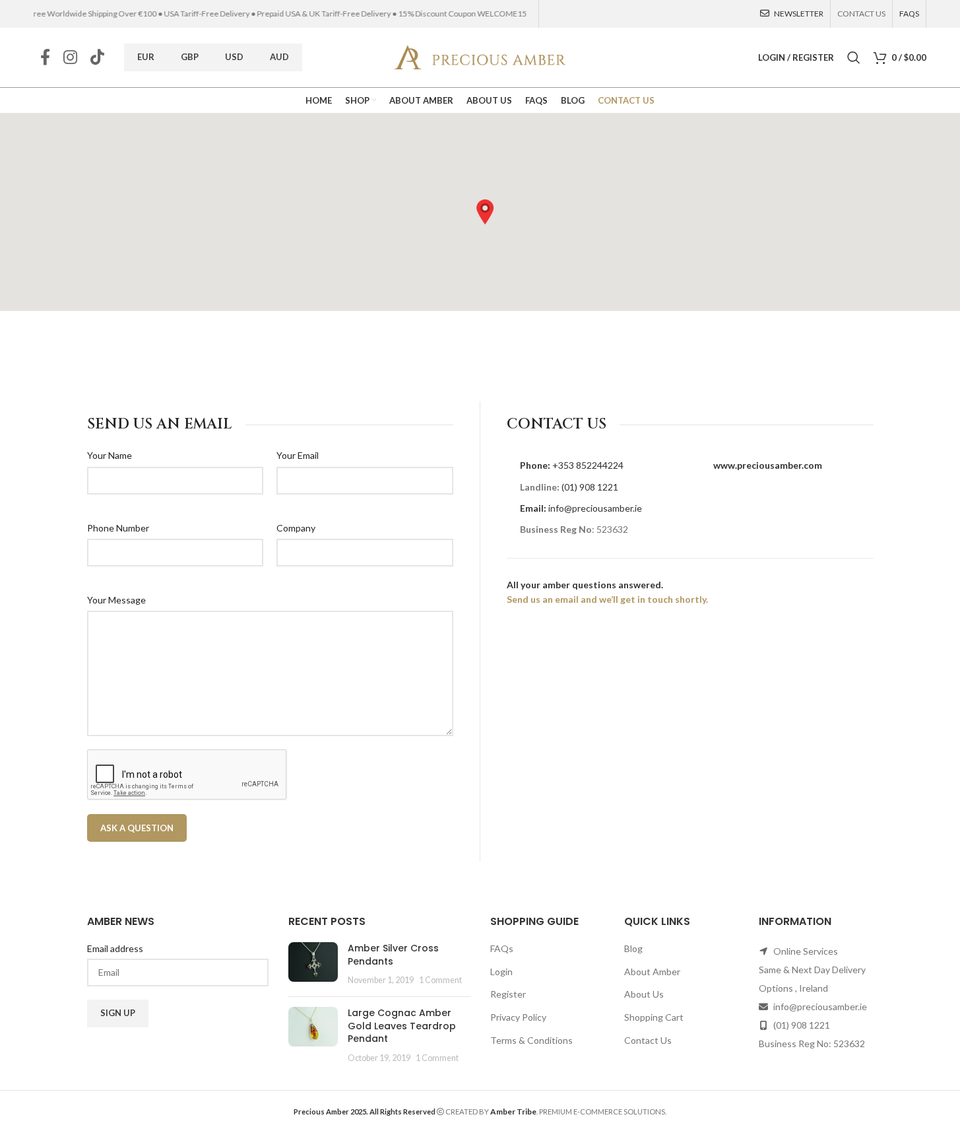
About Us (644, 994)
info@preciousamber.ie (595, 507)
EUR (145, 56)
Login (501, 971)
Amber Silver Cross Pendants (393, 954)
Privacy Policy (518, 1017)
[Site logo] (480, 56)
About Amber (652, 971)
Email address (115, 948)
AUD (279, 56)
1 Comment (440, 980)
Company (295, 527)
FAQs (501, 948)
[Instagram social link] (70, 58)
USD (234, 56)
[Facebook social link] (45, 58)
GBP (190, 56)
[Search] (854, 57)
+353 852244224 (588, 465)
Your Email (297, 455)
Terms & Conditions (531, 1040)
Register (508, 994)
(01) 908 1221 (589, 486)
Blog (633, 948)
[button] (485, 212)
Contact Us (648, 1040)
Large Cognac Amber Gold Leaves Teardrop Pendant (402, 1025)
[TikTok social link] (97, 58)
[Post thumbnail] (313, 964)
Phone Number (118, 527)
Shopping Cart (654, 1017)
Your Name (109, 455)
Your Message (116, 599)
